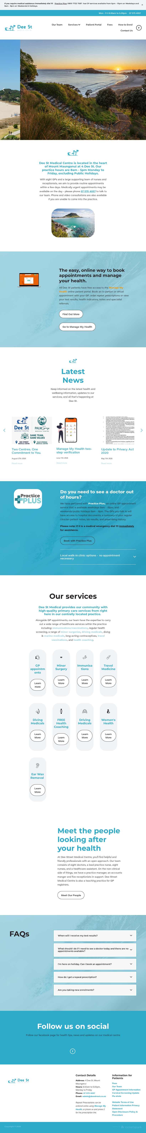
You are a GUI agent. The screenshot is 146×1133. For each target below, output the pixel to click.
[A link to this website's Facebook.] (139, 27)
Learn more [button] (37, 685)
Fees (110, 25)
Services (73, 25)
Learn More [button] (61, 681)
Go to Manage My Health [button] (77, 326)
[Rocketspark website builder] (127, 1127)
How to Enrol (125, 25)
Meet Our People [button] (71, 895)
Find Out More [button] (70, 314)
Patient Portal (93, 25)
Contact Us (127, 30)
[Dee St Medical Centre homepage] (18, 27)
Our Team (57, 25)
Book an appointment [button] (32, 116)
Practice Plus (61, 3)
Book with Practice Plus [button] (78, 540)
